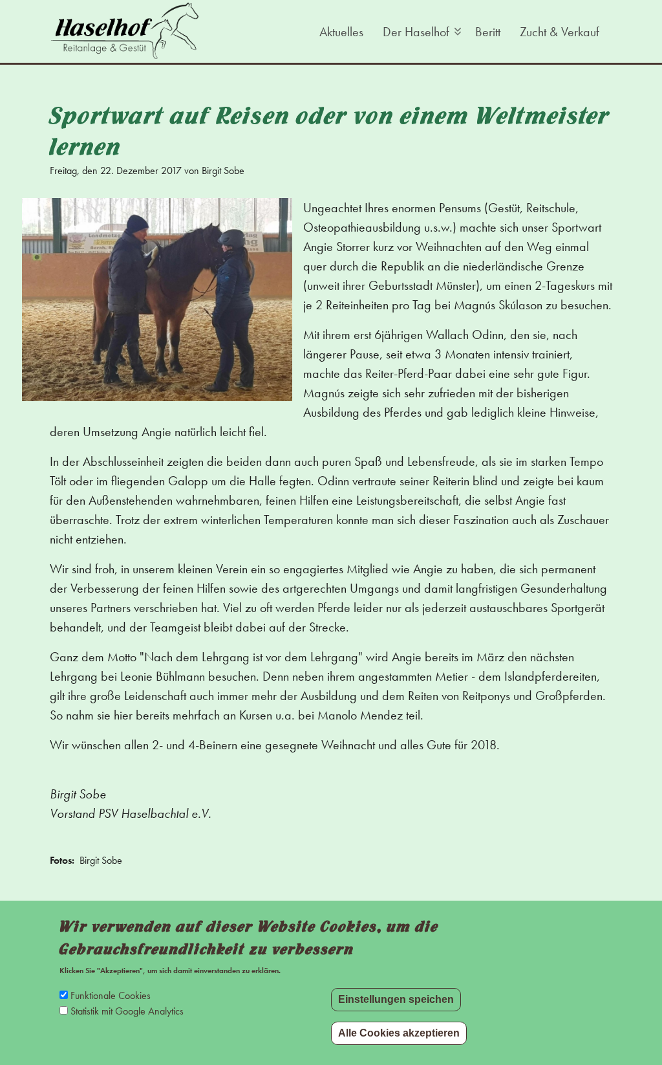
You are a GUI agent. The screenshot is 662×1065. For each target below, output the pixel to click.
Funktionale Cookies (110, 995)
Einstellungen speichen (396, 999)
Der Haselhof (414, 34)
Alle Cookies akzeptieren (399, 1032)
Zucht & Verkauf (559, 31)
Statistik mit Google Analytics (127, 1011)
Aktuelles (341, 31)
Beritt (487, 31)
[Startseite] (124, 30)
